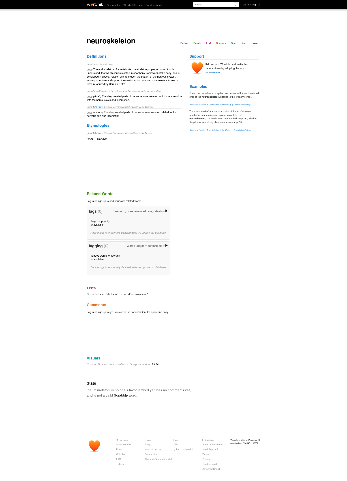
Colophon (121, 454)
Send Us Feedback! (212, 444)
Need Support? (210, 449)
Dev (175, 440)
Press (119, 449)
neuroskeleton (213, 72)
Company (122, 440)
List (208, 43)
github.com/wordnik (184, 449)
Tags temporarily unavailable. (100, 222)
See (233, 43)
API (176, 444)
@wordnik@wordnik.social (158, 459)
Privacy (206, 459)
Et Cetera (208, 440)
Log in (90, 201)
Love (255, 43)
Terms (205, 454)
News (148, 440)
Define (184, 43)
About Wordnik (123, 444)
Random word (153, 5)
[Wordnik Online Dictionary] (95, 4)
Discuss (221, 43)
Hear (244, 43)
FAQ (118, 459)
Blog (147, 444)
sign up (102, 201)
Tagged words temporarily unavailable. (105, 257)
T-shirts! (120, 464)
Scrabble (121, 395)
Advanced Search (211, 469)
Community (113, 5)
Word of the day (132, 5)
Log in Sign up (251, 4)
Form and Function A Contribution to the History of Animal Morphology (220, 104)
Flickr (155, 364)
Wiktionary (97, 106)
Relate (197, 43)
